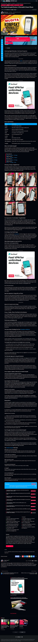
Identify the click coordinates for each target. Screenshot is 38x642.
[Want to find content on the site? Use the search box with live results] (14, 621)
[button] (2, 1)
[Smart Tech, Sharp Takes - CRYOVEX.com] (10, 1)
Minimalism (23, 551)
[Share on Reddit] (2, 49)
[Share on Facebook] (5, 9)
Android (12, 622)
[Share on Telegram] (10, 9)
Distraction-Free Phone (15, 551)
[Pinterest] (35, 561)
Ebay (15, 162)
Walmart (15, 157)
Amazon (11, 155)
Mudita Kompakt (9, 447)
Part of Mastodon (13, 613)
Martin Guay (6, 12)
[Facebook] (15, 637)
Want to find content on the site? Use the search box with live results (14, 626)
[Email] (12, 9)
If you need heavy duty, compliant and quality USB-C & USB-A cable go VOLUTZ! (5, 627)
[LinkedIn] (36, 561)
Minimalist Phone (27, 551)
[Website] (28, 561)
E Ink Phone (19, 551)
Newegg (15, 155)
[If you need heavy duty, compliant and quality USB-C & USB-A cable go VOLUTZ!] (5, 621)
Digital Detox (10, 551)
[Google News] (19, 637)
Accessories (3, 622)
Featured (21, 622)
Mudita (21, 60)
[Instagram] (20, 637)
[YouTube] (32, 561)
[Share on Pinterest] (7, 9)
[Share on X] (6, 9)
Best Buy (7, 155)
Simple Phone (6, 552)
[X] (31, 561)
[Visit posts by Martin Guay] (2, 12)
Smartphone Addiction (25, 329)
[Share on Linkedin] (9, 9)
